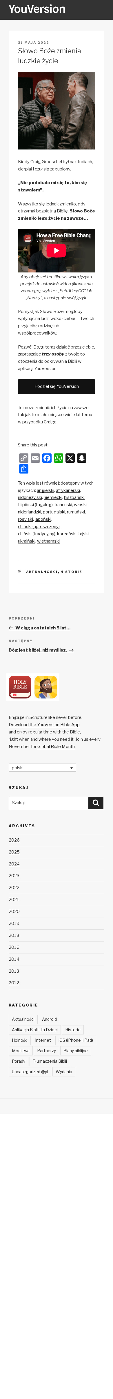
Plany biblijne (75, 1050)
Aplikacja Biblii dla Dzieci (35, 1029)
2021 (14, 899)
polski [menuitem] (17, 767)
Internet (43, 1040)
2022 (14, 887)
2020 (14, 911)
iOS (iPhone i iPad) (76, 1040)
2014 (14, 959)
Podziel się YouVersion (56, 386)
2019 (14, 923)
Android (49, 1019)
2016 (14, 947)
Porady (18, 1061)
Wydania (64, 1071)
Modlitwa (21, 1050)
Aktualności (42, 572)
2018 (14, 935)
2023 (14, 875)
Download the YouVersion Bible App (44, 724)
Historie (72, 572)
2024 (14, 864)
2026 (14, 840)
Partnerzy (46, 1050)
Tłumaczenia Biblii (50, 1061)
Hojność (20, 1040)
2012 (14, 983)
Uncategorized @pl (30, 1071)
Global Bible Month (56, 746)
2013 (14, 971)
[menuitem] (45, 490)
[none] (42, 767)
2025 (14, 852)
